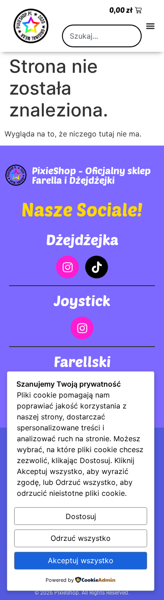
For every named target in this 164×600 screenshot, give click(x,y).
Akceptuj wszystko (80, 560)
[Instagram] (67, 267)
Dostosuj (81, 516)
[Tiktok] (96, 267)
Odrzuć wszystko (81, 538)
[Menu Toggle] (150, 25)
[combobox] (102, 36)
